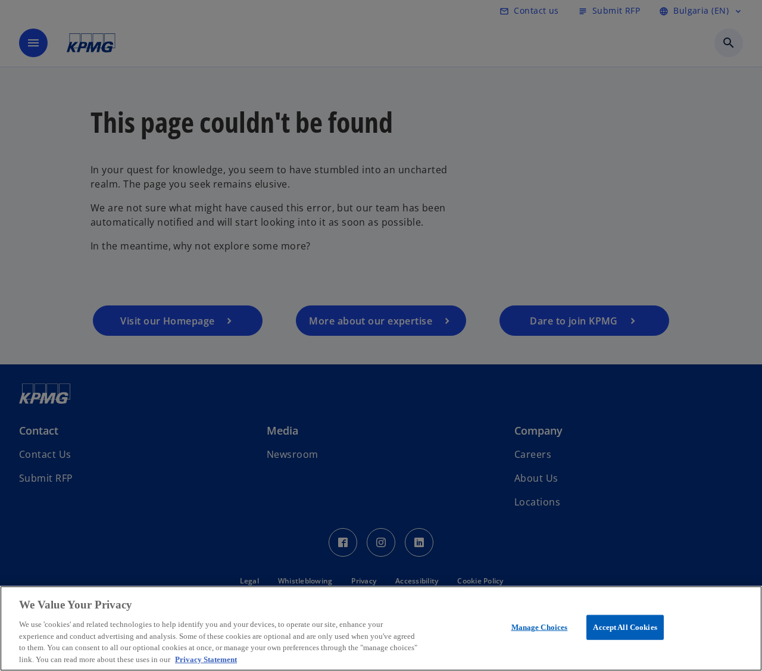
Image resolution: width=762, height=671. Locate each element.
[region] (381, 628)
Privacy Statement (206, 658)
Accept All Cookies (625, 627)
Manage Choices (539, 627)
